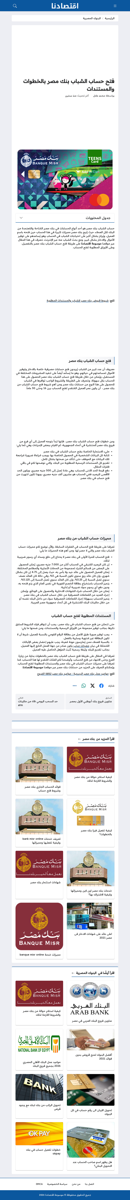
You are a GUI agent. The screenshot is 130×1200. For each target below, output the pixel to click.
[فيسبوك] (101, 686)
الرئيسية (109, 18)
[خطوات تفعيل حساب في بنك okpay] (39, 1146)
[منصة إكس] (92, 686)
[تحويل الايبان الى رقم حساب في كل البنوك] (90, 1096)
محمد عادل (99, 95)
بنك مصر (89, 739)
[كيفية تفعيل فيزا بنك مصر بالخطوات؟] (90, 823)
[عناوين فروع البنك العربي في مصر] (90, 1003)
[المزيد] (74, 686)
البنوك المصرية (92, 18)
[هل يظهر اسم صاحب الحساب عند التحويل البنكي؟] (90, 1146)
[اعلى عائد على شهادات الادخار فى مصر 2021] (90, 931)
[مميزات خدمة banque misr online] (39, 931)
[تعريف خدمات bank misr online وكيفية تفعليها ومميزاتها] (39, 823)
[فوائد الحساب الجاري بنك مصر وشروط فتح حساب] (39, 771)
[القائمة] (115, 6)
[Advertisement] (65, 51)
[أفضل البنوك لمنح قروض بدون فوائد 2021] (90, 1049)
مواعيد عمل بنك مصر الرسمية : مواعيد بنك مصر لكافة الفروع (73, 673)
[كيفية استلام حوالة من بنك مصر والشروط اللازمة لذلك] (90, 771)
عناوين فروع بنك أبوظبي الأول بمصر (91, 701)
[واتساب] (83, 686)
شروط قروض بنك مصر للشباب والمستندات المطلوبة (78, 300)
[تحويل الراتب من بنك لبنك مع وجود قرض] (39, 1096)
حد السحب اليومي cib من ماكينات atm (38, 703)
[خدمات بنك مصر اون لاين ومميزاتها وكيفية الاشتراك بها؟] (90, 875)
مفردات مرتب (81, 645)
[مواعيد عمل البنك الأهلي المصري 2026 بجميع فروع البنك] (39, 1049)
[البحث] (15, 6)
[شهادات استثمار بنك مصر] (39, 875)
